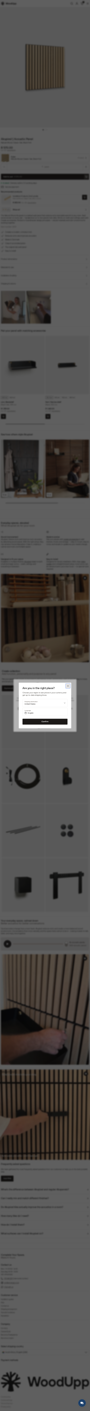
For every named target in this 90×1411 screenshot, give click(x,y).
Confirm (44, 722)
